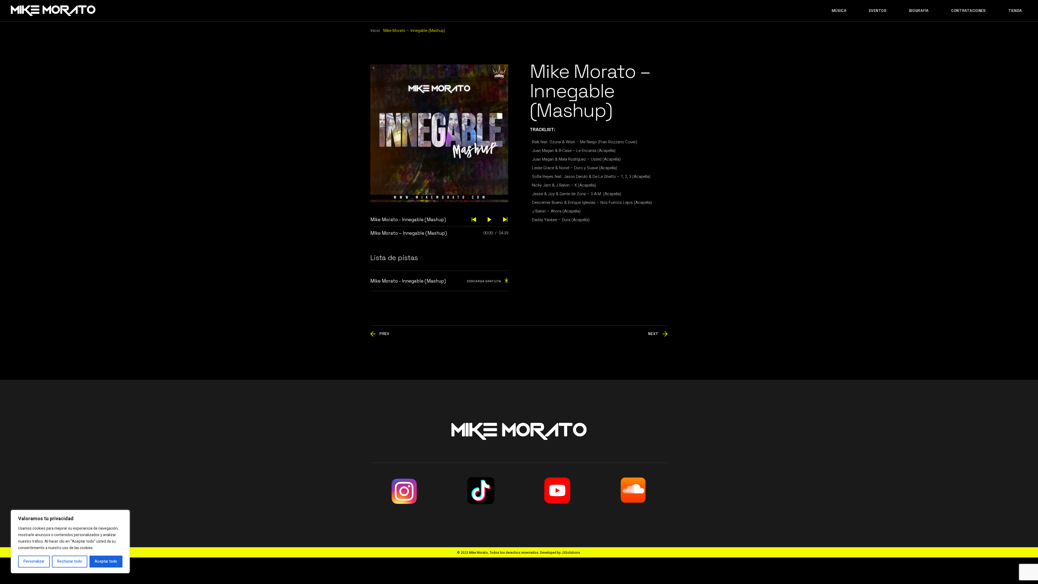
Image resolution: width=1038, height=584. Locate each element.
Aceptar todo (106, 561)
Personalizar (34, 561)
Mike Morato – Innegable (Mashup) (408, 233)
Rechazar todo (69, 561)
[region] (70, 541)
